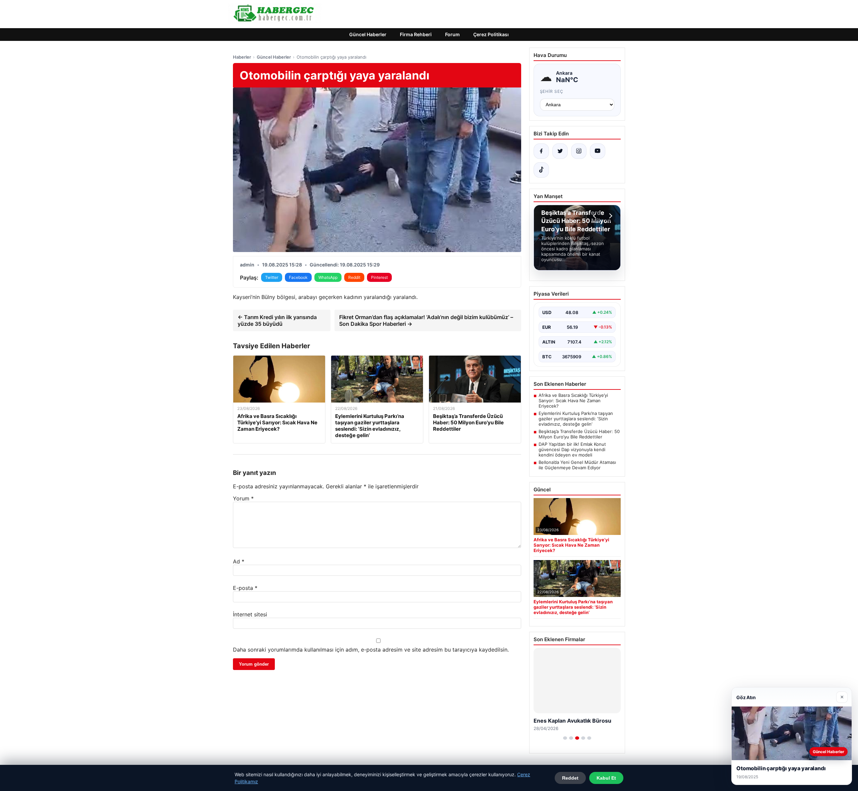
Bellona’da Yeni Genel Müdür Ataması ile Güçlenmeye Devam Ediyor (577, 465)
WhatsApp (328, 277)
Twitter (271, 277)
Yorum (243, 498)
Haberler (242, 57)
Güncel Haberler (367, 34)
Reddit (354, 277)
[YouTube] (597, 151)
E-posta (245, 588)
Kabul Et (606, 778)
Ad (238, 561)
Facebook (298, 277)
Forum (452, 34)
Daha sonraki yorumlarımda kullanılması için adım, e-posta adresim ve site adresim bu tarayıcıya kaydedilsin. (371, 649)
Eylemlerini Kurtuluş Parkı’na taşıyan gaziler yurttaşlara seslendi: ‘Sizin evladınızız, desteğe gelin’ (576, 419)
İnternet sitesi (250, 614)
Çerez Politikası (491, 34)
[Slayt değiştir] (565, 738)
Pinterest (379, 277)
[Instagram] (579, 151)
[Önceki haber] (595, 216)
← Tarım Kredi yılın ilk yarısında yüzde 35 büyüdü (277, 320)
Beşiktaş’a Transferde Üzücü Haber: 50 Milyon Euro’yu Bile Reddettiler (579, 434)
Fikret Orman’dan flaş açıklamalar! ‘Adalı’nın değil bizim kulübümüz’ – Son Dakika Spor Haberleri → (426, 320)
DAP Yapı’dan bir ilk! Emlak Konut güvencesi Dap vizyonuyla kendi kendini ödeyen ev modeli (572, 449)
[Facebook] (541, 151)
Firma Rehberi (416, 34)
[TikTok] (541, 170)
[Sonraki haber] (609, 216)
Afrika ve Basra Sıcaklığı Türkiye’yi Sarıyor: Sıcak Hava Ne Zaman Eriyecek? (573, 400)
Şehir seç (552, 91)
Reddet (570, 778)
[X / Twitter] (560, 151)
